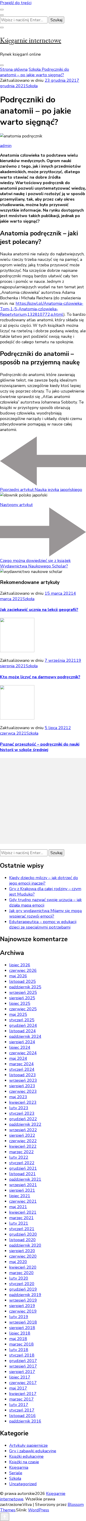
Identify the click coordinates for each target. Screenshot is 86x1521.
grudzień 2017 (23, 1360)
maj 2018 (18, 1338)
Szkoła (32, 86)
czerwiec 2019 (23, 1311)
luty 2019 (18, 1316)
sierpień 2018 (22, 1327)
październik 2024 (25, 1036)
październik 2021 (25, 1179)
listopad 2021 (22, 1174)
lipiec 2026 (19, 965)
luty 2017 (18, 1404)
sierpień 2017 (22, 1371)
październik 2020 (25, 1245)
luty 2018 (18, 1349)
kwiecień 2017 (22, 1393)
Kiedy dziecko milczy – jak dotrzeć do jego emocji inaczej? (43, 880)
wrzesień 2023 (23, 1080)
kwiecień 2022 (22, 1146)
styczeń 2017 (21, 1410)
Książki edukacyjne (26, 1456)
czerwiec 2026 (23, 970)
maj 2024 (18, 1058)
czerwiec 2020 (23, 1256)
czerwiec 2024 (23, 1053)
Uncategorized (23, 1484)
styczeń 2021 (21, 1229)
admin (5, 145)
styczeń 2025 (21, 1020)
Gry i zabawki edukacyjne (32, 1451)
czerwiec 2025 (23, 1009)
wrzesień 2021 (23, 1185)
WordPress (38, 1510)
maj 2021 (18, 1207)
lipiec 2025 (19, 1003)
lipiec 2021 (19, 1196)
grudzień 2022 (23, 1119)
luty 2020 (18, 1278)
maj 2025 (18, 1014)
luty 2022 (18, 1157)
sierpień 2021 (22, 1190)
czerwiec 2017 (23, 1382)
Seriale (15, 1473)
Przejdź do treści (15, 2)
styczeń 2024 (21, 1069)
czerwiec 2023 (23, 1091)
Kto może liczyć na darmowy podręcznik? (40, 677)
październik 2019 (25, 1294)
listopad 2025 (22, 981)
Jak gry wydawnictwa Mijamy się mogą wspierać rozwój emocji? (45, 913)
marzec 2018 (21, 1344)
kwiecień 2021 (22, 1212)
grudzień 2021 (23, 1168)
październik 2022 (25, 1124)
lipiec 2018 (19, 1333)
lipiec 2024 (19, 1047)
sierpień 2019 (22, 1305)
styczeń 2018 (21, 1355)
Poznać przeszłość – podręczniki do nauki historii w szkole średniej (39, 746)
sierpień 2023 (22, 1086)
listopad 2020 (22, 1240)
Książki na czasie (24, 1462)
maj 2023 (18, 1097)
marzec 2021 (21, 1218)
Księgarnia (18, 1467)
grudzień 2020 (23, 1234)
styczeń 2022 (21, 1163)
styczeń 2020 (21, 1284)
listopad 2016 (22, 1415)
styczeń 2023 (21, 1113)
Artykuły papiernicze (28, 1445)
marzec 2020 (21, 1273)
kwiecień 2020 (22, 1267)
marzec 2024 (21, 1064)
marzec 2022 (21, 1152)
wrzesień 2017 (23, 1366)
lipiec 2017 (19, 1377)
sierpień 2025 (22, 998)
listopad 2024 (22, 1031)
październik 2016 (25, 1421)
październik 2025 (25, 987)
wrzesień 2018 (23, 1322)
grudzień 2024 (23, 1025)
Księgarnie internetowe (30, 40)
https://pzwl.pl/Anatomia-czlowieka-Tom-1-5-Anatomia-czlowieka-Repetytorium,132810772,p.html (41, 309)
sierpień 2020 (22, 1251)
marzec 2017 (21, 1399)
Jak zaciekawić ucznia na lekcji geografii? (39, 609)
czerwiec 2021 (23, 1201)
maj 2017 (18, 1388)
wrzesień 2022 (23, 1130)
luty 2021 (18, 1223)
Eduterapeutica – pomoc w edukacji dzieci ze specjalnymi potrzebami (42, 924)
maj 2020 (18, 1262)
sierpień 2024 (22, 1042)
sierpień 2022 (22, 1135)
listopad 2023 (22, 1075)
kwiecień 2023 (22, 1102)
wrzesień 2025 (23, 992)
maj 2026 (18, 976)
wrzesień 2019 (23, 1300)
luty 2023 (18, 1108)
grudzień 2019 (23, 1289)
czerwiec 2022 (23, 1141)
